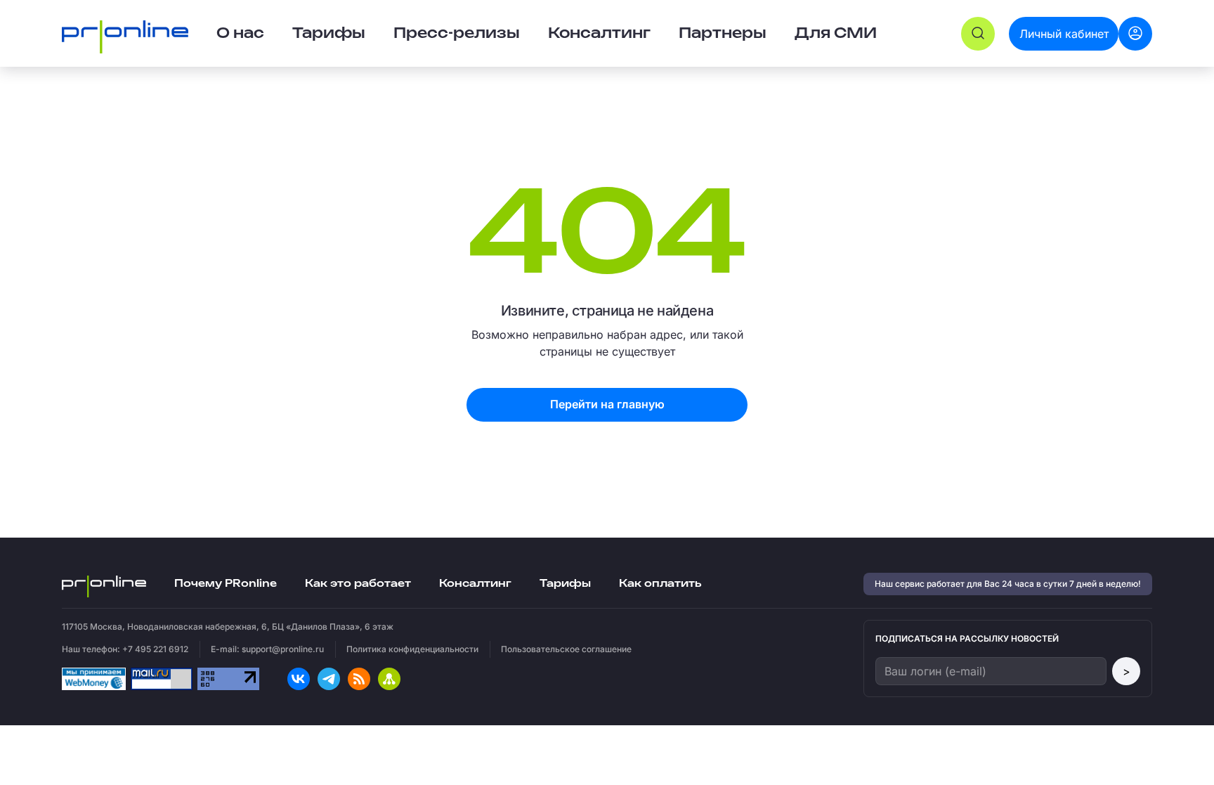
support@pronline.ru (283, 649)
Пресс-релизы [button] (456, 33)
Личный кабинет (1064, 34)
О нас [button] (240, 33)
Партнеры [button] (722, 33)
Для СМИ (836, 33)
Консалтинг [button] (599, 33)
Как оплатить (660, 583)
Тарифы (328, 33)
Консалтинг (475, 583)
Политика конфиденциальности (412, 649)
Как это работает (358, 583)
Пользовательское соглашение (566, 649)
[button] (978, 34)
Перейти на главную (607, 404)
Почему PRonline (225, 583)
